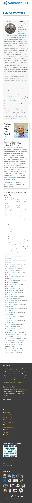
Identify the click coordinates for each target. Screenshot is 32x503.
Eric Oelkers (12, 246)
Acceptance (23, 236)
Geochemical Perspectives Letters (12, 419)
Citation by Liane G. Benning (13, 250)
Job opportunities (8, 417)
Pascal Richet (12, 290)
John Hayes (16, 334)
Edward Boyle (12, 268)
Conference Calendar (9, 424)
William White (12, 226)
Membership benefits (9, 415)
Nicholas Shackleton (14, 308)
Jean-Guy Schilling (13, 328)
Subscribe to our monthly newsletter (19, 389)
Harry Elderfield (13, 292)
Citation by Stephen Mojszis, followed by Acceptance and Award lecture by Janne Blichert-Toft (16, 212)
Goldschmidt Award (13, 97)
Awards (6, 429)
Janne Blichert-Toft (13, 206)
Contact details (20, 382)
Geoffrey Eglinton (13, 332)
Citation (23, 234)
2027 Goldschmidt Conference (10, 459)
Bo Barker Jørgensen (14, 216)
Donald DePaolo (13, 320)
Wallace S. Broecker (14, 348)
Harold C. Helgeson (14, 304)
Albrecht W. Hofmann (14, 264)
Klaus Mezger (12, 260)
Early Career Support (9, 427)
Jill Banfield (12, 240)
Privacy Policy (7, 499)
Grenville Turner (13, 312)
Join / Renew (7, 412)
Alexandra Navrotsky (14, 300)
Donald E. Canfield (13, 280)
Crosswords (7, 437)
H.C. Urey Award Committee (20, 101)
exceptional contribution (21, 80)
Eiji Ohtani (11, 256)
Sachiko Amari (12, 232)
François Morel (12, 288)
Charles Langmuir (13, 284)
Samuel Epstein (13, 338)
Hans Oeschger (20, 350)
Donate (6, 432)
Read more (14, 118)
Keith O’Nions (12, 316)
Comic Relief (7, 434)
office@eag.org (13, 382)
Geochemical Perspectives (10, 422)
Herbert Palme (12, 296)
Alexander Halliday (14, 276)
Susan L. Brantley (13, 252)
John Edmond (12, 324)
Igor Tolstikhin (12, 272)
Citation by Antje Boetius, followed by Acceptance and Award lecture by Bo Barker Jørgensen (15, 220)
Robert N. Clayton (20, 340)
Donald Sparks (12, 198)
